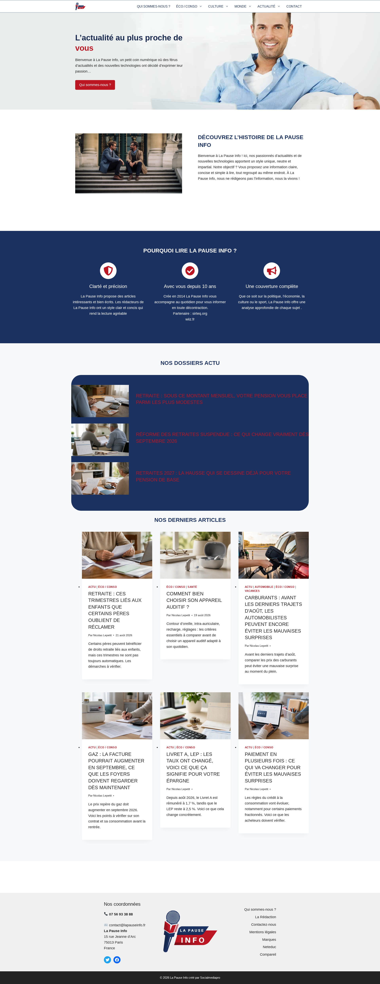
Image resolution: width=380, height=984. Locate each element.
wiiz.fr (190, 319)
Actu (92, 587)
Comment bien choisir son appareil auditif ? (194, 600)
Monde (240, 6)
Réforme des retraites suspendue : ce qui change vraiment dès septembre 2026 (222, 438)
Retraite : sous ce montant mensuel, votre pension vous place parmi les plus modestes (221, 399)
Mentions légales (262, 932)
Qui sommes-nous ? (153, 6)
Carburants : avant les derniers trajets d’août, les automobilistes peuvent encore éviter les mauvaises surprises (273, 617)
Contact (294, 6)
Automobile (264, 587)
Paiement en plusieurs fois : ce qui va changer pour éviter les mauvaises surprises (273, 767)
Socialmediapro (210, 977)
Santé (192, 587)
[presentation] (117, 555)
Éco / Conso (186, 6)
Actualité (266, 6)
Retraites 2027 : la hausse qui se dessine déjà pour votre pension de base (213, 476)
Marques (269, 940)
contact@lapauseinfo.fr (127, 925)
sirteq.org (199, 314)
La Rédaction (265, 917)
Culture (215, 6)
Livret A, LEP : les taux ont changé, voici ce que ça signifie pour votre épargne (193, 767)
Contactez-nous (263, 925)
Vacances (252, 591)
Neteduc (269, 947)
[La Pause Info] (80, 6)
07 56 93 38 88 (121, 914)
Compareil (268, 954)
